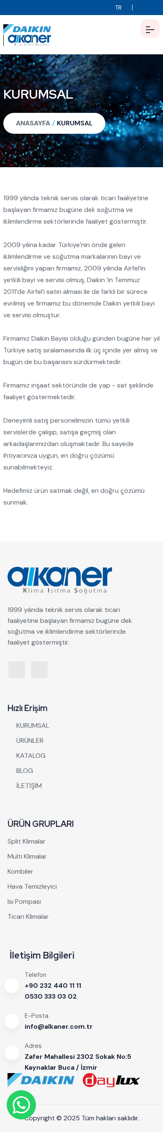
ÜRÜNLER (29, 740)
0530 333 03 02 (51, 996)
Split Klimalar (27, 841)
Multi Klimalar (27, 856)
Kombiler (20, 871)
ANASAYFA (33, 123)
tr (118, 7)
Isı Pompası (24, 901)
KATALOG (31, 755)
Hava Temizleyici (32, 886)
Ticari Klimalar (28, 916)
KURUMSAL (75, 123)
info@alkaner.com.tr (59, 1026)
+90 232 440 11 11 (53, 985)
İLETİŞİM (29, 785)
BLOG (24, 770)
